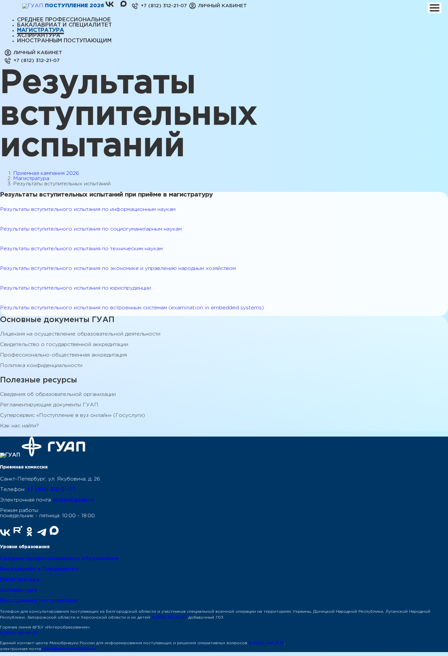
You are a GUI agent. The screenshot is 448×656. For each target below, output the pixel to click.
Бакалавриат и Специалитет (39, 569)
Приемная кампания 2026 (46, 173)
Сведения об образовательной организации (58, 394)
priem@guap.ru (73, 500)
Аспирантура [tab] (38, 35)
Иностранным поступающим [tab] (64, 40)
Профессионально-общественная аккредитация (63, 355)
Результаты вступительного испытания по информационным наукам (87, 209)
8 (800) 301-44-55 (19, 633)
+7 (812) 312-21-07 (51, 489)
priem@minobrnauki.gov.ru (68, 649)
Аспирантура (18, 590)
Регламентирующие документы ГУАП (49, 404)
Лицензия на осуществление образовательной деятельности (80, 334)
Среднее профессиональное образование (59, 558)
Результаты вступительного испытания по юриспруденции (75, 288)
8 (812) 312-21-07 (169, 617)
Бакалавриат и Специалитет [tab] (64, 25)
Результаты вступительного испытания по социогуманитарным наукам (91, 229)
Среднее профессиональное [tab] (64, 19)
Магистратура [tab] (40, 30)
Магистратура (31, 178)
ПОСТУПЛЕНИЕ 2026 (75, 5)
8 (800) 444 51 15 (266, 643)
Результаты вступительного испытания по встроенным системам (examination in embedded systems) (132, 307)
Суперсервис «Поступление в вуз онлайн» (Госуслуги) (72, 415)
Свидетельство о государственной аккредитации (64, 344)
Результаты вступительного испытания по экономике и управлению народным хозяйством (118, 268)
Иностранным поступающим (39, 600)
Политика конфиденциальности (41, 365)
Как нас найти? (19, 425)
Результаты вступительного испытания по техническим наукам (81, 248)
